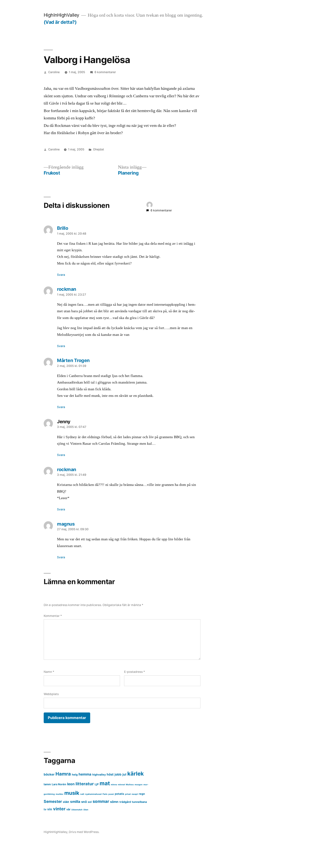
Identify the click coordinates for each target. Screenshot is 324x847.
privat (128, 794)
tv (45, 809)
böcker (49, 774)
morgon (138, 784)
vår (68, 809)
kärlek (135, 773)
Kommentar (53, 616)
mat (105, 783)
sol (90, 801)
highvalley (99, 774)
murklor (59, 794)
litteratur (85, 783)
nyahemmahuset (93, 794)
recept (135, 794)
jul (124, 774)
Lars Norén (59, 784)
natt (82, 794)
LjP (97, 784)
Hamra (63, 774)
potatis (119, 793)
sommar (101, 801)
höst (110, 774)
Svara (61, 275)
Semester (53, 801)
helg (75, 774)
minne (114, 784)
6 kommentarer (105, 72)
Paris (105, 794)
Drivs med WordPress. (84, 832)
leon (71, 784)
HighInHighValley (61, 15)
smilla (75, 801)
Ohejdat (98, 149)
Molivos (130, 784)
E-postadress (134, 672)
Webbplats (51, 694)
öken (85, 809)
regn (142, 793)
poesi (111, 794)
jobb (118, 774)
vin (49, 809)
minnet (121, 784)
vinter (59, 808)
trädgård (125, 801)
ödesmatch (76, 809)
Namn (49, 672)
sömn (114, 802)
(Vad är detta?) (60, 22)
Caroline (54, 72)
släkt (66, 801)
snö (84, 802)
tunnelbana (139, 801)
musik (71, 793)
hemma (85, 774)
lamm (47, 784)
